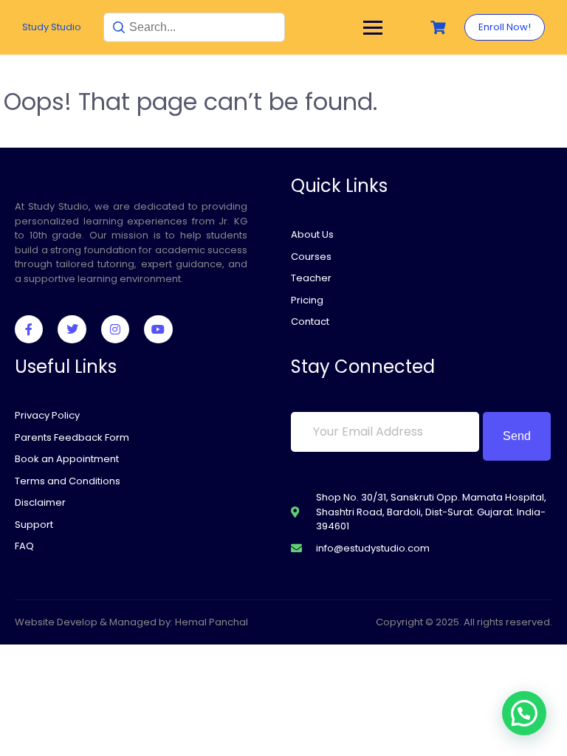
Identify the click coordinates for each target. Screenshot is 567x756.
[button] (524, 713)
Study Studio (51, 27)
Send (517, 436)
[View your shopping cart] (440, 28)
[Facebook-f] (29, 329)
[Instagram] (115, 329)
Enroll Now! (504, 27)
